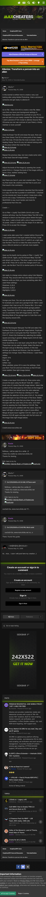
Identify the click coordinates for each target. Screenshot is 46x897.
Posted (15, 90)
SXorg (13, 733)
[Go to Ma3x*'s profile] (4, 88)
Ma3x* (6, 78)
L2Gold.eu (12, 802)
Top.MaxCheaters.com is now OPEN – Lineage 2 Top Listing (23, 62)
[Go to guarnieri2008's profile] (6, 754)
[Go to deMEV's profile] (6, 831)
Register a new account (23, 590)
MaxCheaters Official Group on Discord (23, 54)
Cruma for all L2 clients (17, 840)
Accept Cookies (9, 893)
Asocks (13, 708)
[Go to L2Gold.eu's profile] (6, 800)
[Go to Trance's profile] (6, 768)
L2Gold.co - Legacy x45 (18, 799)
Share (12, 617)
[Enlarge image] (7, 105)
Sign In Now (23, 603)
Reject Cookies (23, 893)
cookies (2, 883)
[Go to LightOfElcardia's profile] (6, 819)
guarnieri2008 (16, 758)
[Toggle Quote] (6, 482)
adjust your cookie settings (9, 885)
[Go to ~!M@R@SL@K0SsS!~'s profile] (4, 547)
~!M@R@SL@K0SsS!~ (18, 546)
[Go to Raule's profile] (4, 445)
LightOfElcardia (14, 823)
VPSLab (13, 782)
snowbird (12, 811)
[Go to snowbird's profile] (6, 808)
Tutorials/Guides (19, 80)
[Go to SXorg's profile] (6, 730)
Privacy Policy (25, 881)
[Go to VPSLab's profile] (6, 778)
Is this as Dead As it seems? (19, 767)
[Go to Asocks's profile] (6, 705)
